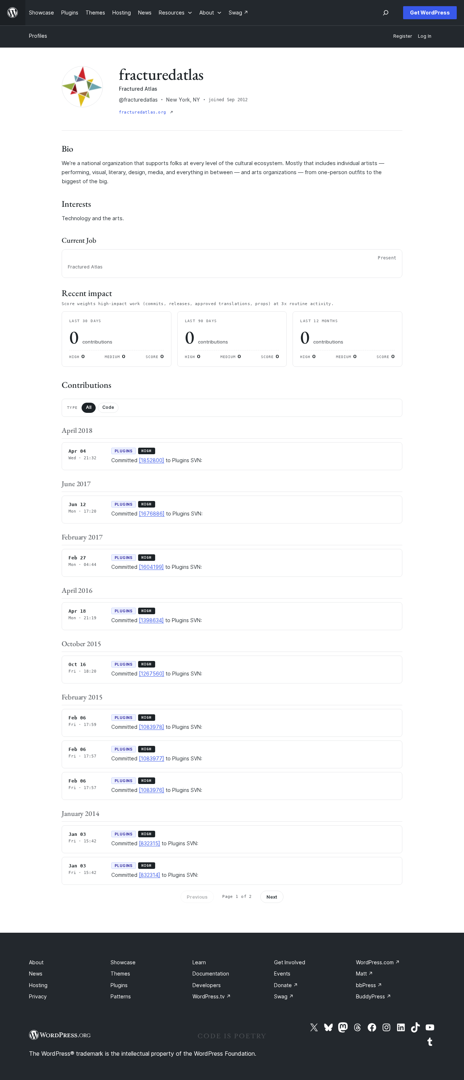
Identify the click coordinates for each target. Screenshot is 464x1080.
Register (402, 36)
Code (108, 407)
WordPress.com (378, 962)
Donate (286, 985)
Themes (120, 973)
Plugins (119, 985)
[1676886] (152, 513)
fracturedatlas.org (144, 112)
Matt (364, 973)
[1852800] (151, 460)
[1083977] (151, 758)
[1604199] (151, 567)
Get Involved (289, 962)
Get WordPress (430, 12)
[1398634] (151, 620)
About (36, 962)
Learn (199, 962)
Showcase (123, 962)
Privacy (38, 996)
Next (271, 897)
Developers (206, 985)
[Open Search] (386, 12)
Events (282, 973)
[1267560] (151, 673)
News (35, 973)
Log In (424, 36)
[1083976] (151, 790)
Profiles (38, 36)
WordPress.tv (211, 996)
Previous (197, 897)
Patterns (121, 996)
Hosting (38, 985)
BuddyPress (373, 996)
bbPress (369, 985)
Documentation (210, 973)
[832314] (149, 875)
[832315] (149, 843)
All (88, 407)
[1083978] (151, 727)
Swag (284, 996)
